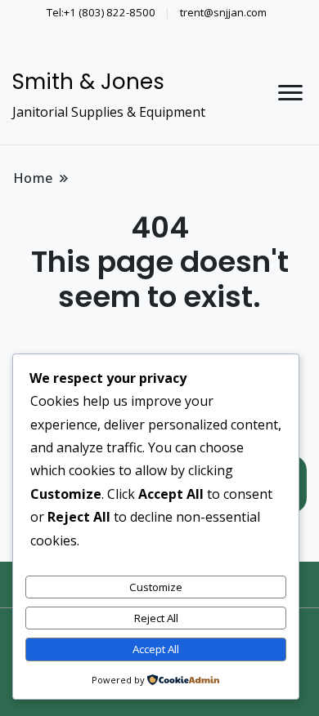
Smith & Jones (88, 81)
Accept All (156, 649)
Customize (155, 587)
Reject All (156, 618)
